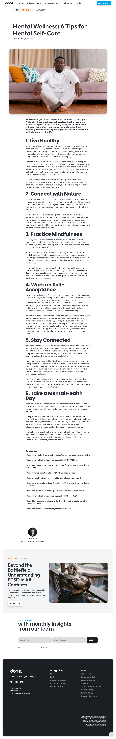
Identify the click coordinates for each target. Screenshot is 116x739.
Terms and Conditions (91, 686)
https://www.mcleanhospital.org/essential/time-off (48, 509)
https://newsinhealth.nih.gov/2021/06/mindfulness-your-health (53, 478)
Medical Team (56, 686)
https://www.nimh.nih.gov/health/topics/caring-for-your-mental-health (57, 455)
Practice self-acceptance (66, 318)
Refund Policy (87, 693)
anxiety (43, 151)
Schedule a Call (88, 677)
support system (40, 366)
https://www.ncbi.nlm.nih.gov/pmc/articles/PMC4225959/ (51, 496)
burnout (28, 411)
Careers (84, 683)
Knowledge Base (58, 680)
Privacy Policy (87, 689)
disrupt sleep (68, 207)
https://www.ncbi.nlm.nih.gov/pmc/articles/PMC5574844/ (51, 460)
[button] (21, 3)
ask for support (54, 384)
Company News (57, 683)
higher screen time (60, 204)
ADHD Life (27, 10)
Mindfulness (30, 252)
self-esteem (50, 310)
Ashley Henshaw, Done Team (23, 39)
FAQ (39, 3)
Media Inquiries (88, 680)
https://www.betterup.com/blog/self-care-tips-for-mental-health (54, 491)
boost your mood (45, 167)
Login (78, 3)
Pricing (30, 3)
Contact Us (86, 674)
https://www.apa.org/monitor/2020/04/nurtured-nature (50, 473)
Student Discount (89, 696)
